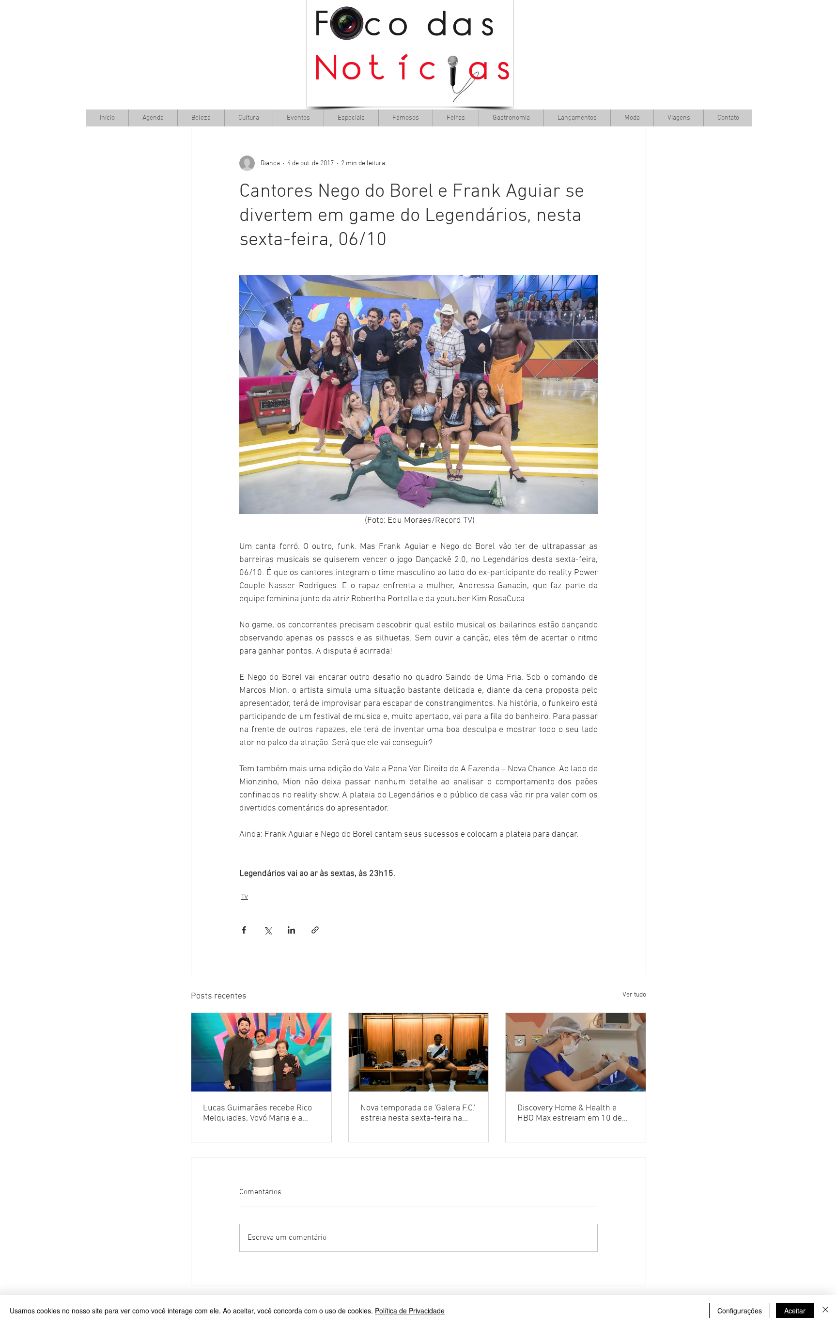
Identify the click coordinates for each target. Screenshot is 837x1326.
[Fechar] (825, 1310)
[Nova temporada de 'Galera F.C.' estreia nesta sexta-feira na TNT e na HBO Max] (419, 1052)
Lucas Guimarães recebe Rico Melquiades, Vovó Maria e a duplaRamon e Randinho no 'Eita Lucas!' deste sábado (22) (259, 1113)
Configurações (739, 1310)
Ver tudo (634, 995)
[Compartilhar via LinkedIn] (291, 930)
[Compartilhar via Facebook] (243, 930)
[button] (248, 117)
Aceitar (795, 1310)
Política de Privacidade (410, 1310)
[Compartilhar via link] (315, 930)
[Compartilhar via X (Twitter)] (267, 930)
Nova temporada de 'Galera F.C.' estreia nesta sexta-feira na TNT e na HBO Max (417, 1113)
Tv (244, 897)
